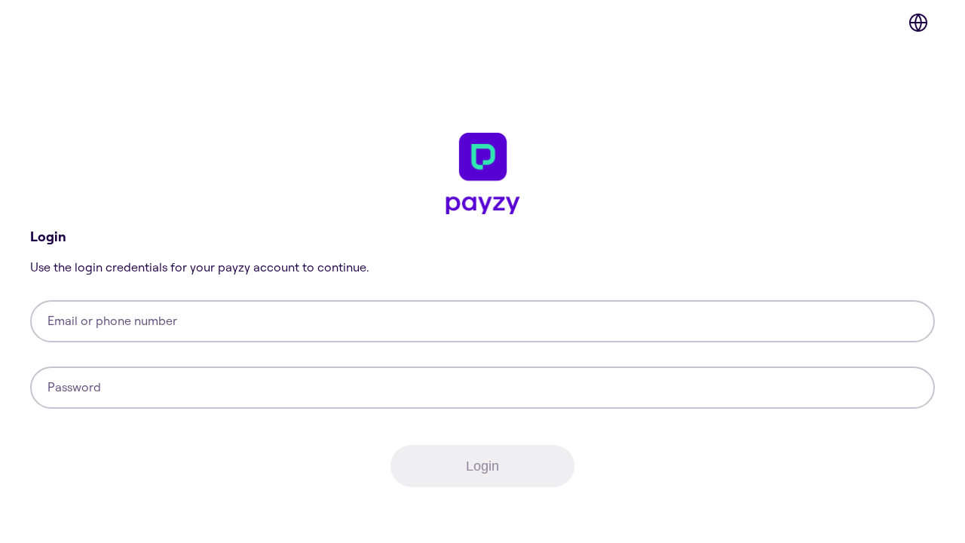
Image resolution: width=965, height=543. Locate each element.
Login (482, 466)
